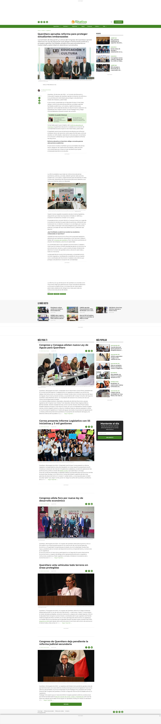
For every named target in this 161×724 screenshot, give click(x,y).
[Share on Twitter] (39, 101)
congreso (56, 293)
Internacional (115, 381)
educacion (62, 293)
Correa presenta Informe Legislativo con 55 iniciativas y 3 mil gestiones (64, 422)
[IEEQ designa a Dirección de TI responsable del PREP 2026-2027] (103, 67)
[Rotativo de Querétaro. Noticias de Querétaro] (79, 22)
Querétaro (56, 26)
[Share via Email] (39, 103)
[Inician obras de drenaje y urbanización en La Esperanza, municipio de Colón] (103, 49)
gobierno (50, 293)
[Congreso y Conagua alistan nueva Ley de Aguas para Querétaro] (66, 369)
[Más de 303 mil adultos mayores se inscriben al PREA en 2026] (72, 317)
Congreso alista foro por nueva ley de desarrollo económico (61, 499)
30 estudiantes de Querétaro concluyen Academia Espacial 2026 (79, 119)
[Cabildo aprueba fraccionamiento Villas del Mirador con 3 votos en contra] (72, 310)
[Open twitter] (42, 22)
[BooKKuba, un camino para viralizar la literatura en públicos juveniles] (103, 384)
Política (43, 30)
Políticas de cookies (59, 711)
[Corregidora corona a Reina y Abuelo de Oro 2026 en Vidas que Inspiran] (103, 58)
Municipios (113, 47)
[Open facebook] (39, 22)
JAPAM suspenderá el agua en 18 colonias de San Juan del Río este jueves (116, 359)
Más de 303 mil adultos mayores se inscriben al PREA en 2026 (87, 317)
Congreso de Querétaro (60, 240)
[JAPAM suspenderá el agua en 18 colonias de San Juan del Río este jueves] (103, 357)
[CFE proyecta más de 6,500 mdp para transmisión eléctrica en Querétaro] (51, 119)
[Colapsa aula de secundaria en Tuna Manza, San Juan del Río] (103, 393)
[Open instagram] (44, 22)
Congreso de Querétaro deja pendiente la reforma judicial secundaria (63, 642)
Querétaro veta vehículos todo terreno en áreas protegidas (63, 566)
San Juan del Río (115, 345)
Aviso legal (40, 711)
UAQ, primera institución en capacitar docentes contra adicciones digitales (116, 43)
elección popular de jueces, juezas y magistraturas (69, 696)
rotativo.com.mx (78, 211)
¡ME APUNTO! (109, 437)
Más (104, 26)
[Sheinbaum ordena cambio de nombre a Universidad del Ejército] (43, 310)
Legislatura (48, 30)
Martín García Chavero (47, 89)
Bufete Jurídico (64, 470)
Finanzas (89, 26)
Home (39, 30)
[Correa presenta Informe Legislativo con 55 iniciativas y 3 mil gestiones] (66, 445)
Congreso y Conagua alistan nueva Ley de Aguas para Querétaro (63, 346)
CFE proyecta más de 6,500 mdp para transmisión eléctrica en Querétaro (60, 119)
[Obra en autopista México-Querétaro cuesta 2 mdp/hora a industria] (103, 366)
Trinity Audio (49, 84)
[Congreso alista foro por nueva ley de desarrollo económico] (66, 522)
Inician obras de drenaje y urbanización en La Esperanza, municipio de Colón (116, 52)
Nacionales (114, 372)
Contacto (67, 711)
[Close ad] (159, 715)
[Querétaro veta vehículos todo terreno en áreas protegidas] (66, 589)
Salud (83, 26)
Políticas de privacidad (49, 711)
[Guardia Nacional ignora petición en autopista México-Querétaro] (103, 347)
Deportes (74, 26)
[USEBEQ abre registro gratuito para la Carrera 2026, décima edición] (43, 317)
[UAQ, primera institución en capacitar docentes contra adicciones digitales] (103, 40)
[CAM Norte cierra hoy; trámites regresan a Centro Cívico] (101, 310)
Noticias (65, 26)
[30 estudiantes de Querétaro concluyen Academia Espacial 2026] (70, 119)
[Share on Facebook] (39, 98)
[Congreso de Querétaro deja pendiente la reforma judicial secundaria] (66, 665)
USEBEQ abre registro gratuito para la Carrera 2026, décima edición (57, 317)
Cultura (97, 26)
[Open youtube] (47, 22)
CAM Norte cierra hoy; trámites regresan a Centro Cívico (115, 309)
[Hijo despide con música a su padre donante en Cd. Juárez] (103, 375)
